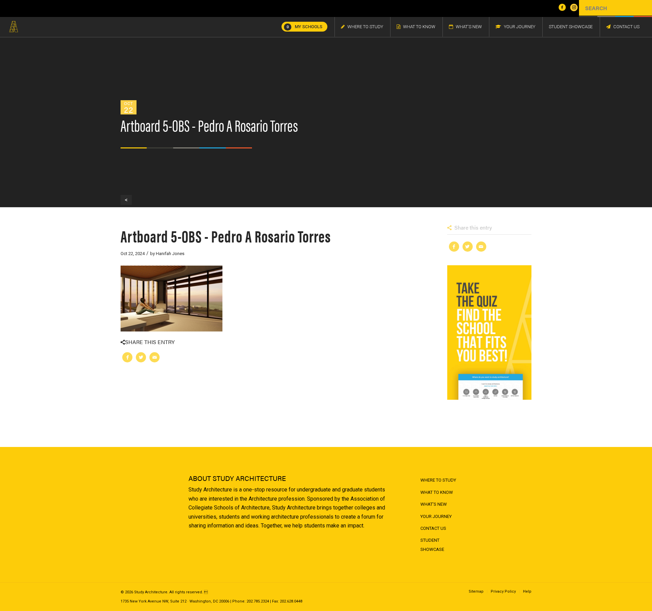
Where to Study (438, 480)
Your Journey (436, 516)
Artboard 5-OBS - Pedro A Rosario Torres (226, 235)
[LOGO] (13, 27)
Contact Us (433, 528)
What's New (433, 504)
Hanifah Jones (170, 253)
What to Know (436, 492)
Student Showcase (432, 545)
